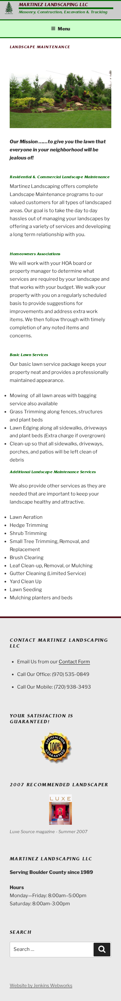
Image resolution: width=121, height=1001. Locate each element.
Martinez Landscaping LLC (53, 4)
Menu (64, 28)
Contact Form (74, 662)
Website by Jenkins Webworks (41, 985)
